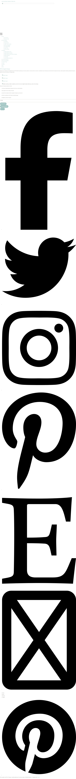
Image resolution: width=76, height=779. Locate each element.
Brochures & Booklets (7, 45)
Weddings (3, 50)
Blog (2, 65)
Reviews (3, 64)
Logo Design (6, 41)
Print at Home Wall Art (5, 59)
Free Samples (6, 56)
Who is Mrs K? (6, 37)
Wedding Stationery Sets (7, 51)
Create (38, 777)
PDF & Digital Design (7, 46)
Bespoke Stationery (7, 55)
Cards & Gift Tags (4, 61)
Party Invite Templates (5, 60)
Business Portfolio (6, 49)
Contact (3, 63)
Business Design (4, 40)
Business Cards (6, 42)
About (3, 36)
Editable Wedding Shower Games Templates (10, 54)
